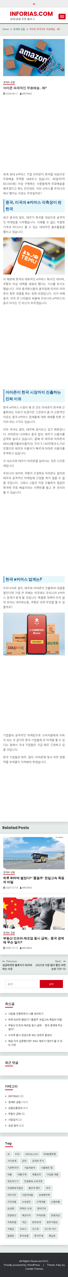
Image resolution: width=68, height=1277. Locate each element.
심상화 (10, 1208)
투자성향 (24, 1236)
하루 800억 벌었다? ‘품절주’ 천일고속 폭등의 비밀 (33, 880)
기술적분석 (29, 1168)
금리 (24, 1161)
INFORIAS (27, 94)
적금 (24, 1222)
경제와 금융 (9, 82)
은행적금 (55, 1215)
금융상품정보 (15, 1108)
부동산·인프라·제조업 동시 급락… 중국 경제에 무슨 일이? (33, 940)
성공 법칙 (13, 1125)
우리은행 (41, 1215)
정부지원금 (52, 1222)
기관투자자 (13, 1168)
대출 (9, 1174)
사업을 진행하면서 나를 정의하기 (25, 1013)
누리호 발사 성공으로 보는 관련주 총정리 (30, 1035)
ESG (17, 1154)
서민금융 (11, 1202)
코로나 (23, 1229)
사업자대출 (27, 1195)
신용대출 (55, 1202)
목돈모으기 (13, 1181)
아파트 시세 (25, 1208)
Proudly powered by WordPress (22, 1264)
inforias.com (31, 1154)
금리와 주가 (38, 1161)
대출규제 (22, 1174)
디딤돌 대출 (52, 1174)
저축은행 (11, 1222)
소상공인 (26, 1202)
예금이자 (26, 1215)
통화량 (10, 1236)
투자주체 (38, 1236)
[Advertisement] (34, 134)
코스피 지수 (50, 1229)
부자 (48, 1188)
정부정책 (36, 1222)
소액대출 (41, 1202)
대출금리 (36, 1174)
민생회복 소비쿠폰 (33, 1181)
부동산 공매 (14, 1113)
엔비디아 (41, 1208)
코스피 (35, 1229)
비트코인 (11, 1195)
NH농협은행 (50, 1154)
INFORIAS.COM (31, 14)
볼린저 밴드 (34, 1188)
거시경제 (11, 1161)
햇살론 (52, 1236)
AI (8, 1154)
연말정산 (11, 1215)
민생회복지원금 (15, 1188)
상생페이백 (44, 1195)
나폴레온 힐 (47, 1168)
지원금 (10, 1229)
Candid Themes (34, 1268)
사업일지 (13, 1119)
